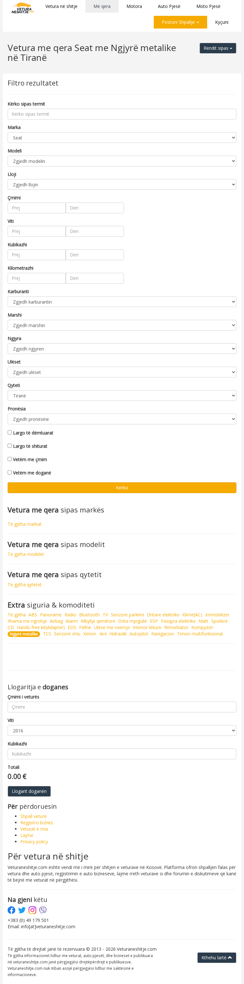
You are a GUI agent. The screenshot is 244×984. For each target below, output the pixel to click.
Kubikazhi (17, 244)
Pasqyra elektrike (178, 621)
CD (11, 627)
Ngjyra (14, 338)
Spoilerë (219, 621)
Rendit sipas (217, 48)
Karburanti (18, 291)
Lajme (26, 835)
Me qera (102, 6)
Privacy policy (34, 842)
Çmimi (14, 198)
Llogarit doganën (29, 791)
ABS (33, 615)
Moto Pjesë (208, 6)
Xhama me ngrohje (27, 621)
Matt (203, 621)
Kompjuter (202, 627)
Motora (134, 6)
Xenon (89, 634)
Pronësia (17, 409)
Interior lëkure (147, 627)
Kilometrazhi (20, 268)
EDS (72, 627)
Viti (11, 221)
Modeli (15, 151)
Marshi (15, 315)
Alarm (72, 621)
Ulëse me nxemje (112, 627)
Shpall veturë (33, 816)
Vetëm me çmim (30, 459)
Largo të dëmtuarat (33, 433)
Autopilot (139, 634)
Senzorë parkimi (127, 615)
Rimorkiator (176, 627)
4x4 (102, 634)
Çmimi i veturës (23, 697)
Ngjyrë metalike (24, 634)
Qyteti (14, 385)
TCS (47, 634)
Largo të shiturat (30, 446)
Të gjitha (17, 615)
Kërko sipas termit (26, 104)
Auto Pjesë (169, 6)
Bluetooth (89, 615)
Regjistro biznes (36, 823)
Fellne (85, 627)
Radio (70, 615)
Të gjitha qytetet (25, 585)
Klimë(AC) (192, 615)
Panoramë (51, 615)
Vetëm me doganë (32, 473)
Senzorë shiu (67, 634)
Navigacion (162, 634)
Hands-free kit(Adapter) (41, 627)
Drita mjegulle (132, 621)
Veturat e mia (34, 829)
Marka (14, 127)
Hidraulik (118, 634)
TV (105, 615)
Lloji (12, 174)
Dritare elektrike (163, 615)
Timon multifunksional (200, 634)
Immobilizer (217, 615)
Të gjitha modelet (26, 554)
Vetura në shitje (61, 6)
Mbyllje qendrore (98, 621)
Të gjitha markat (25, 524)
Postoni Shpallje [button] (179, 22)
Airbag (56, 621)
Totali (13, 767)
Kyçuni (221, 22)
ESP (154, 621)
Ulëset (14, 362)
